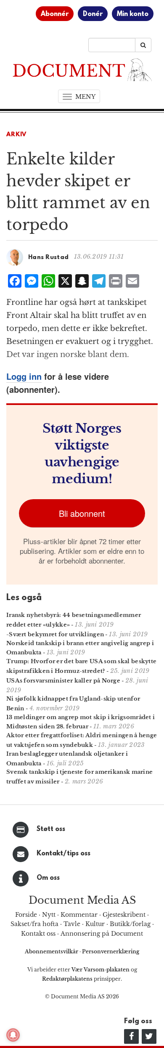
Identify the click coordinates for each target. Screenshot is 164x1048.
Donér (93, 14)
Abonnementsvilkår (52, 951)
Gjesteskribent (124, 914)
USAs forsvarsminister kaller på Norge (63, 680)
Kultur (95, 924)
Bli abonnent (82, 513)
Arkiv (16, 134)
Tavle (71, 924)
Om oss (48, 878)
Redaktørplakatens (67, 979)
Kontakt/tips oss (63, 853)
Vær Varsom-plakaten (100, 969)
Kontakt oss (38, 933)
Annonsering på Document (102, 933)
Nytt (49, 914)
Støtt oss (51, 829)
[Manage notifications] (13, 1035)
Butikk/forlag (130, 924)
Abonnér (55, 14)
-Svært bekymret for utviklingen (55, 634)
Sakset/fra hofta (34, 924)
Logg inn (24, 376)
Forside (26, 914)
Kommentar (79, 914)
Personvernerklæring (110, 951)
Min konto (132, 14)
